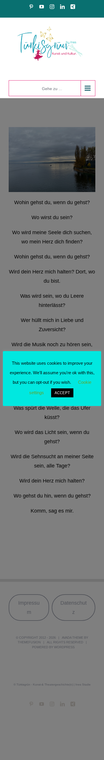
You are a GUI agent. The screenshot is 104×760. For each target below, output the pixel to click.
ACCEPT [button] (62, 393)
